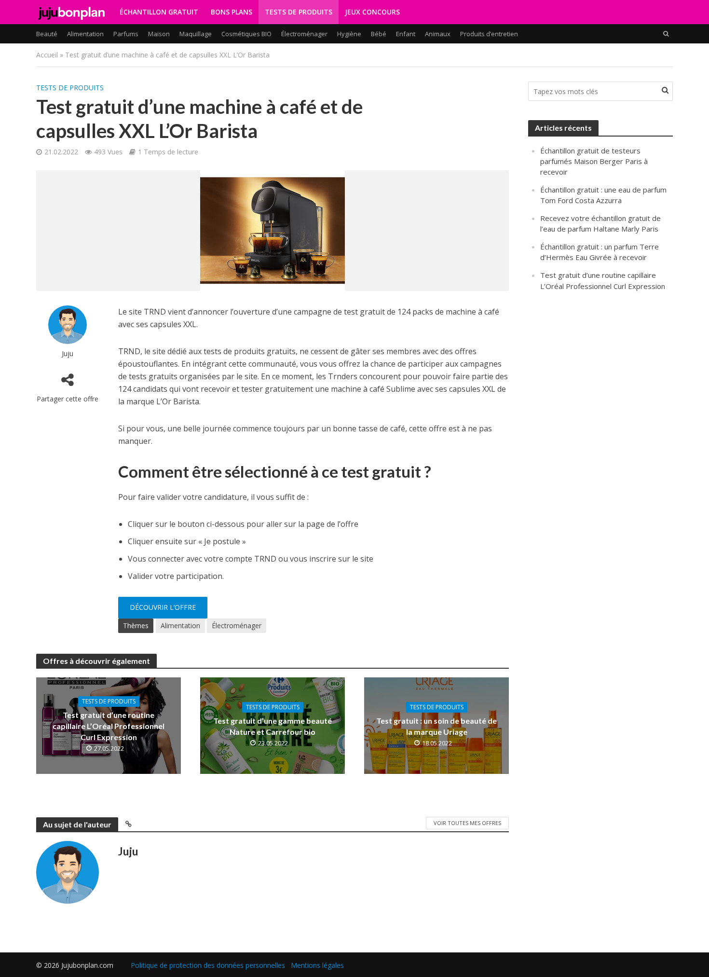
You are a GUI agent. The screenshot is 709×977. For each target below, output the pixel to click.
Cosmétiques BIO (246, 33)
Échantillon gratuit (159, 11)
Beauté (46, 33)
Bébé (378, 33)
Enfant (405, 33)
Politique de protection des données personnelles (208, 965)
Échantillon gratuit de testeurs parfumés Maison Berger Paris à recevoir (594, 161)
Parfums (125, 33)
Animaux (437, 33)
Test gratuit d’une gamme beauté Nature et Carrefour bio (272, 726)
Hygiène (349, 33)
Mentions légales (317, 965)
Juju (67, 353)
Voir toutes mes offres (467, 822)
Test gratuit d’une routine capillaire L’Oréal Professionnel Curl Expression (108, 726)
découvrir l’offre (163, 607)
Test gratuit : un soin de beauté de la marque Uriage (436, 726)
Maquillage (195, 33)
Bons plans (231, 11)
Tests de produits (298, 11)
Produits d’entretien (489, 33)
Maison (159, 33)
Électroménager (304, 33)
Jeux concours (372, 11)
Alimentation (85, 33)
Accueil (47, 54)
